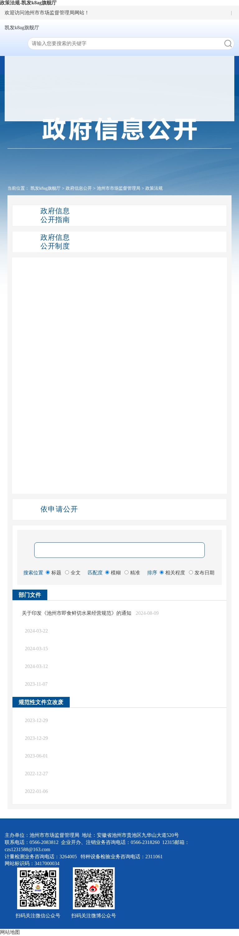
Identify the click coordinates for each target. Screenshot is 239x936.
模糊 (116, 572)
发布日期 (204, 572)
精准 (135, 572)
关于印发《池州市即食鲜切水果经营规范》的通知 (76, 613)
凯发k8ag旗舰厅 (22, 27)
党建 (125, 114)
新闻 (125, 75)
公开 (125, 88)
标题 (56, 572)
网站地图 (10, 932)
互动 (125, 101)
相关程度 (175, 572)
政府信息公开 (79, 188)
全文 (76, 572)
